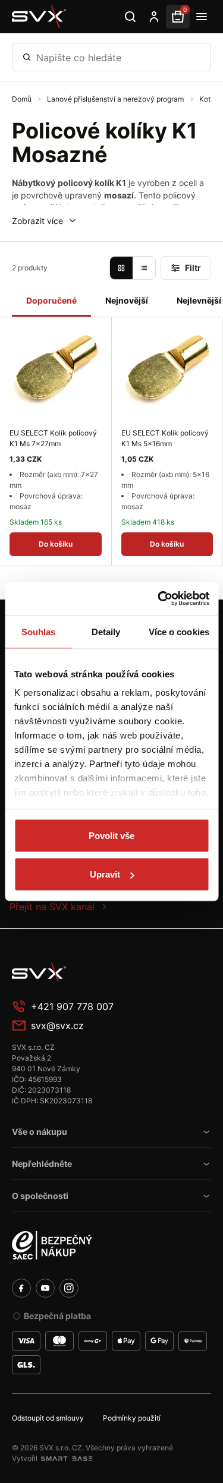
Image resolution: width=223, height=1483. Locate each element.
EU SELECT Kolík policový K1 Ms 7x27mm (53, 438)
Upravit (105, 874)
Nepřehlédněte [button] (42, 1164)
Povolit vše (111, 835)
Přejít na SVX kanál (52, 907)
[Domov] (101, 972)
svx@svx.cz (57, 1025)
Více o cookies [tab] (179, 631)
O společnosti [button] (40, 1196)
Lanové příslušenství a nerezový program (116, 98)
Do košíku (56, 543)
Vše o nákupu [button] (39, 1132)
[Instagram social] (68, 1288)
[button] (44, 220)
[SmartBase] (66, 1458)
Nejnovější (126, 300)
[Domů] (39, 16)
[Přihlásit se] (154, 17)
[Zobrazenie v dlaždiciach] (121, 268)
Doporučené (51, 300)
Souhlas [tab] (38, 631)
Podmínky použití (132, 1417)
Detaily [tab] (106, 631)
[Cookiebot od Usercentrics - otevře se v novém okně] (158, 599)
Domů (22, 98)
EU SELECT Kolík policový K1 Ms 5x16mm (165, 438)
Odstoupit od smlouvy (48, 1417)
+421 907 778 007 (72, 1006)
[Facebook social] (21, 1288)
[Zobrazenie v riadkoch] (144, 268)
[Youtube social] (45, 1288)
